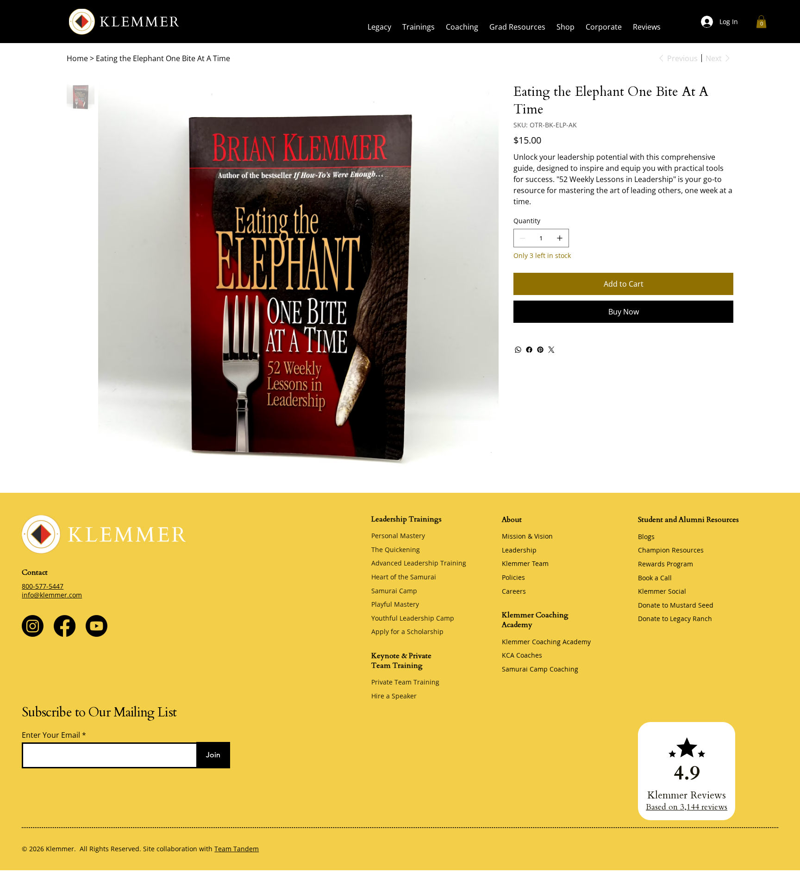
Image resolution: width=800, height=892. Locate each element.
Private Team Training (405, 682)
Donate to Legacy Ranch (675, 618)
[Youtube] (96, 626)
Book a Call (655, 577)
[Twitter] (551, 349)
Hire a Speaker (394, 695)
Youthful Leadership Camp (412, 618)
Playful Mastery (395, 604)
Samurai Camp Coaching (540, 669)
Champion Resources (671, 550)
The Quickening (395, 549)
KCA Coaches (522, 655)
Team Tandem (236, 848)
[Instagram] (33, 626)
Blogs (646, 536)
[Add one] (559, 238)
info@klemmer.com (52, 594)
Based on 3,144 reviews (686, 807)
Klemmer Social (662, 591)
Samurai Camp (394, 590)
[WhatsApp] (518, 349)
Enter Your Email (51, 735)
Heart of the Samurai (403, 576)
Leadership (519, 550)
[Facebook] (529, 349)
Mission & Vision (527, 536)
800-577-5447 (42, 586)
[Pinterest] (540, 349)
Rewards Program (665, 563)
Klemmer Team (525, 563)
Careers (514, 591)
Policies (513, 577)
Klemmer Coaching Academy (546, 641)
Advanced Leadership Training (418, 563)
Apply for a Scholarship (407, 631)
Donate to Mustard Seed (675, 605)
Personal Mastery (398, 535)
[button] (379, 27)
